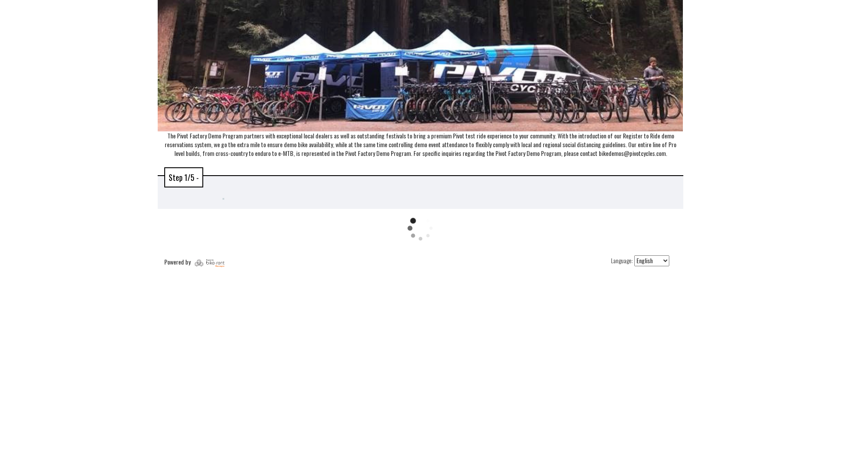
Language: (622, 260)
